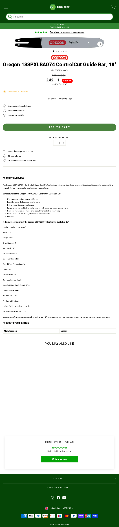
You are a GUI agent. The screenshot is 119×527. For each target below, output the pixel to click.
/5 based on (67, 32)
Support (58, 478)
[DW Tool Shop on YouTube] (64, 497)
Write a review (60, 459)
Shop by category (58, 487)
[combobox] (62, 17)
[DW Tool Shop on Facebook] (58, 497)
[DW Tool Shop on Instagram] (52, 497)
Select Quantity (59, 137)
